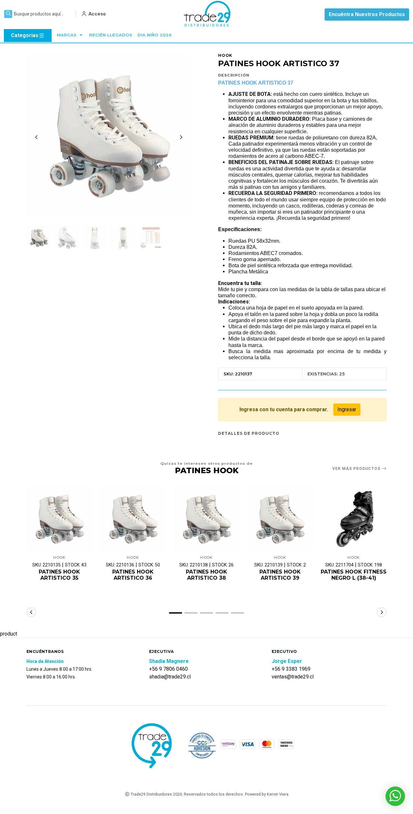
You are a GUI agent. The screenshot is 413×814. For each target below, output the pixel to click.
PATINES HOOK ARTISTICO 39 (280, 575)
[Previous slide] (36, 137)
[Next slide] (181, 137)
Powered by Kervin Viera (266, 794)
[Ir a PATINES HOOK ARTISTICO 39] (280, 519)
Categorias (24, 35)
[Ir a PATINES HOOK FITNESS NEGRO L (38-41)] (354, 519)
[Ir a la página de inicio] (207, 14)
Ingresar (346, 409)
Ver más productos (357, 469)
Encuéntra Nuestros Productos (367, 14)
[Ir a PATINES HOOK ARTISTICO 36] (133, 519)
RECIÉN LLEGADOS (110, 35)
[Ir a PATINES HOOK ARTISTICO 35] (59, 519)
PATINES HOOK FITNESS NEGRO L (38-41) (354, 575)
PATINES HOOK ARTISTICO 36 (133, 575)
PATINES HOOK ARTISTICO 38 (206, 575)
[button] (175, 613)
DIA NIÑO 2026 (154, 35)
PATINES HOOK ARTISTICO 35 (59, 575)
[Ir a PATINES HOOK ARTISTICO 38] (206, 519)
